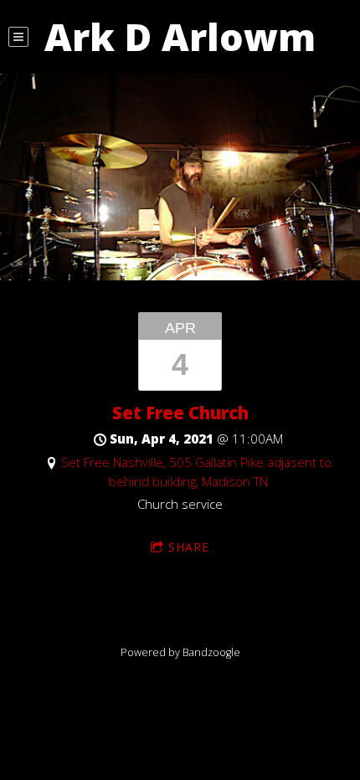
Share (188, 547)
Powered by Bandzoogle (180, 652)
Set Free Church (180, 412)
